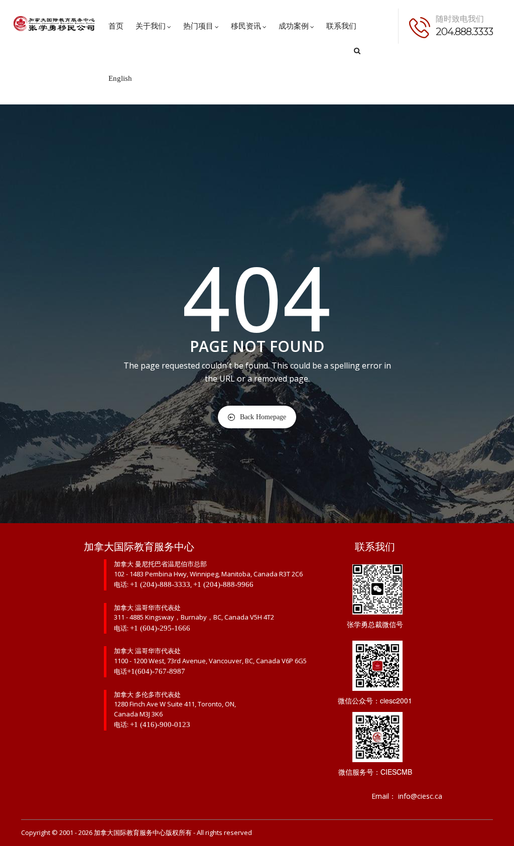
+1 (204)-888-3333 (160, 584)
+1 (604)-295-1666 (160, 628)
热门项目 (198, 26)
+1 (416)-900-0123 (160, 724)
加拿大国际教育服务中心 (130, 832)
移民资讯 (246, 26)
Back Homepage (263, 417)
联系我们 (341, 26)
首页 (115, 26)
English (120, 78)
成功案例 (294, 26)
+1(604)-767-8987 (156, 671)
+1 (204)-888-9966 (223, 584)
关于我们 (151, 26)
